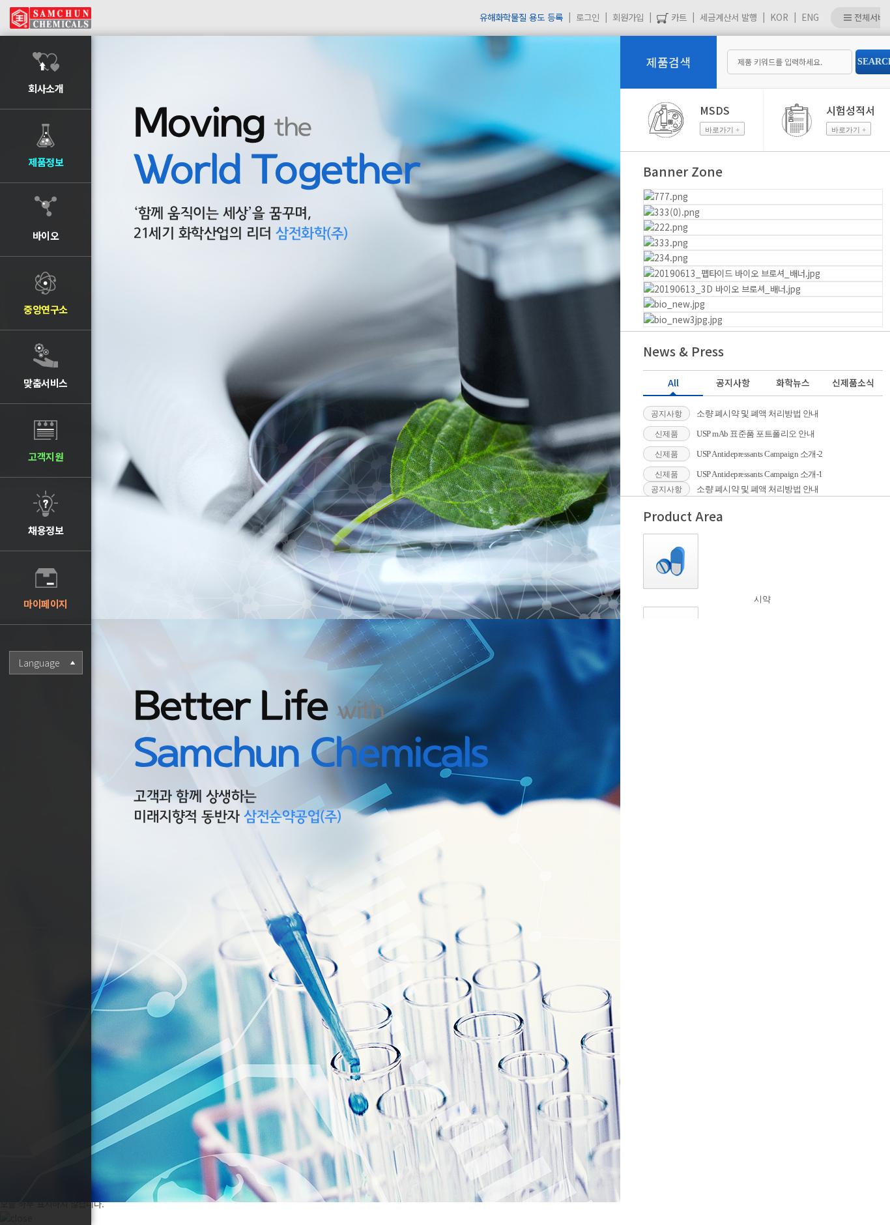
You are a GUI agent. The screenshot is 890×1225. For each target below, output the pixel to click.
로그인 (587, 16)
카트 (677, 16)
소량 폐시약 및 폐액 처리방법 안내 (757, 413)
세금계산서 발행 (728, 16)
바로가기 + (722, 130)
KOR (779, 16)
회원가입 (628, 16)
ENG (810, 16)
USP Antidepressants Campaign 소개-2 (759, 454)
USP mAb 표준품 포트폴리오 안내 (755, 434)
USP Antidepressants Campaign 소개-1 (759, 474)
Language (39, 662)
